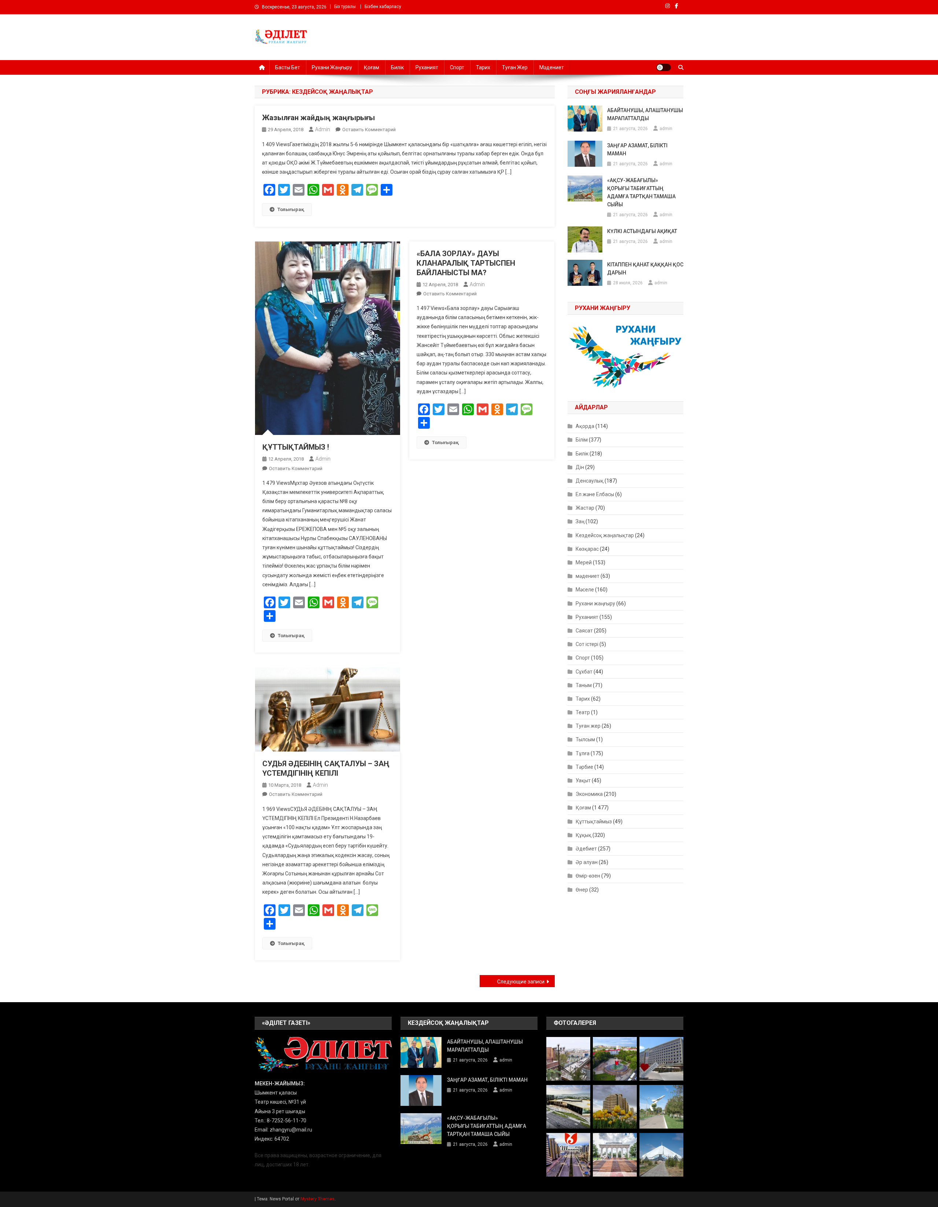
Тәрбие (584, 767)
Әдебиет (586, 849)
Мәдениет (551, 67)
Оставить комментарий (369, 129)
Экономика (589, 794)
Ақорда (585, 426)
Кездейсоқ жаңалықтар (605, 535)
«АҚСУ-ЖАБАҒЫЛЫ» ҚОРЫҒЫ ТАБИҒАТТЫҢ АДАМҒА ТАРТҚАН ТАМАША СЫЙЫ (641, 192)
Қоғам (371, 67)
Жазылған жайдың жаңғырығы (318, 117)
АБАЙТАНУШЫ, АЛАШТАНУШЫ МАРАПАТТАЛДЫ (645, 114)
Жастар (585, 508)
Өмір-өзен (588, 876)
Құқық (583, 835)
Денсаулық (589, 481)
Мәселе (585, 590)
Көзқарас (587, 549)
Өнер (582, 890)
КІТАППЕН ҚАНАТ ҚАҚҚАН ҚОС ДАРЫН (645, 269)
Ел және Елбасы (595, 494)
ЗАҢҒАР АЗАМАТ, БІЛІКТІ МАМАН (637, 149)
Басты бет (287, 67)
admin (322, 129)
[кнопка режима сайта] (663, 67)
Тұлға (583, 753)
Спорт (457, 67)
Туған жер (515, 67)
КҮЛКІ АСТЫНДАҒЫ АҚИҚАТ (642, 231)
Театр (583, 712)
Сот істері (587, 644)
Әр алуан (587, 862)
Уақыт (583, 780)
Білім (582, 440)
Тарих (483, 67)
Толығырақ (290, 209)
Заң (580, 521)
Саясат (584, 631)
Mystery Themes (317, 1199)
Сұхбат (584, 672)
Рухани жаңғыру (332, 67)
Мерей (584, 562)
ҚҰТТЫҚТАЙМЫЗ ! (295, 447)
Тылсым (585, 739)
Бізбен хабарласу (383, 6)
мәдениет (587, 576)
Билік (397, 67)
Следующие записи (520, 982)
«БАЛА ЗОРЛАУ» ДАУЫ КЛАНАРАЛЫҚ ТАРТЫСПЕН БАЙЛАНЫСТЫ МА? (466, 263)
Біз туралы (345, 6)
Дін (580, 467)
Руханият (427, 67)
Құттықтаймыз (594, 821)
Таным (584, 685)
